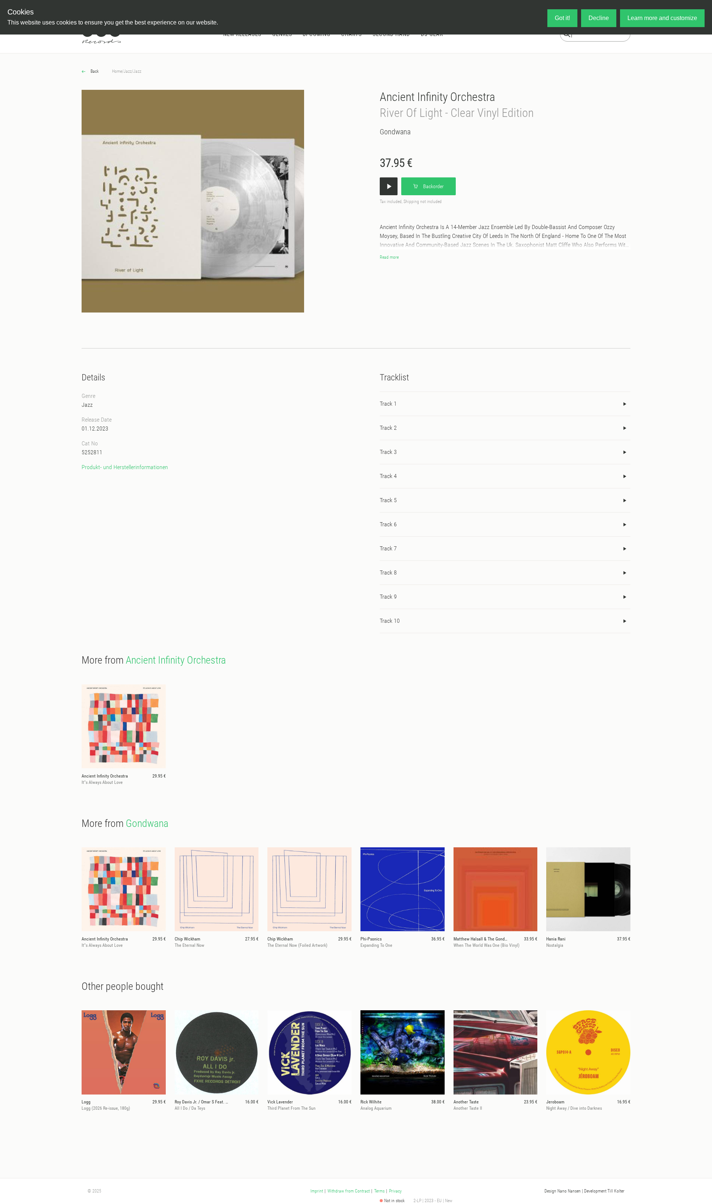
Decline (599, 18)
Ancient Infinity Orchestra (437, 97)
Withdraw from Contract (348, 1191)
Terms (379, 1191)
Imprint (316, 1191)
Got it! (562, 18)
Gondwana (395, 131)
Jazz (127, 71)
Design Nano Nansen (562, 1191)
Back (94, 71)
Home (117, 71)
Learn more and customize (662, 18)
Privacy (395, 1191)
